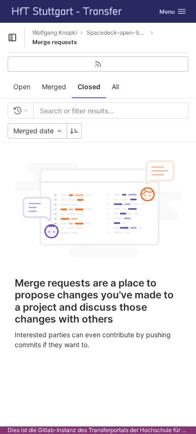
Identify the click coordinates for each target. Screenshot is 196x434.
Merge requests (54, 42)
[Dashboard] (67, 11)
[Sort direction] (74, 131)
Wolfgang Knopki (54, 32)
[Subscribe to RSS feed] (98, 64)
